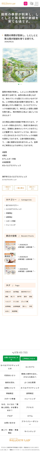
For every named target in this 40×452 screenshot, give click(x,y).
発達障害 (14, 311)
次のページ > (32, 188)
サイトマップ (30, 431)
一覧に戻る (20, 188)
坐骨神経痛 (16, 306)
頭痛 (6, 296)
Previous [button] (4, 66)
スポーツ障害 (10, 221)
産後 (30, 296)
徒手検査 (16, 292)
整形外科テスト (26, 292)
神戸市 (19, 296)
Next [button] (35, 66)
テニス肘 (16, 301)
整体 (25, 296)
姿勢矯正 (9, 217)
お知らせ (8, 292)
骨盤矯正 (9, 213)
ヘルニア (8, 301)
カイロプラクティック (9, 180)
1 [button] (18, 84)
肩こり (13, 296)
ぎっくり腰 (24, 301)
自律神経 (8, 306)
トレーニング (10, 225)
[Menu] (36, 3)
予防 (30, 306)
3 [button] (21, 84)
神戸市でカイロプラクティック (14, 176)
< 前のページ (8, 188)
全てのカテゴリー (12, 205)
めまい (7, 311)
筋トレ (25, 306)
